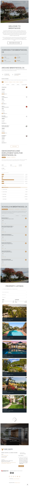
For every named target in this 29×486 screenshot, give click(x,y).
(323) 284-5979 (3, 457)
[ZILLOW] (19, 476)
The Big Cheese (4, 87)
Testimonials (3, 463)
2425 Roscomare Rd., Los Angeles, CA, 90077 (7, 260)
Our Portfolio (6, 462)
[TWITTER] (15, 476)
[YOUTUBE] (17, 476)
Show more (14, 146)
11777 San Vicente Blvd (5, 126)
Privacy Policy (21, 463)
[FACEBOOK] (9, 476)
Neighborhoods (13, 462)
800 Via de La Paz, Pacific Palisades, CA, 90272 (7, 235)
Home (2, 462)
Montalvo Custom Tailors (5, 125)
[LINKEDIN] (13, 476)
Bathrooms (4, 294)
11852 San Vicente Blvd (5, 107)
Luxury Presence (16, 478)
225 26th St (3, 136)
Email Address (20, 455)
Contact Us (9, 463)
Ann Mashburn (4, 135)
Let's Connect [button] (14, 440)
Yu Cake (3, 96)
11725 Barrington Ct (5, 97)
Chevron (3, 106)
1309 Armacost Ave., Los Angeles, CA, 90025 (7, 243)
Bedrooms (3, 297)
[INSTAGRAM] (11, 476)
